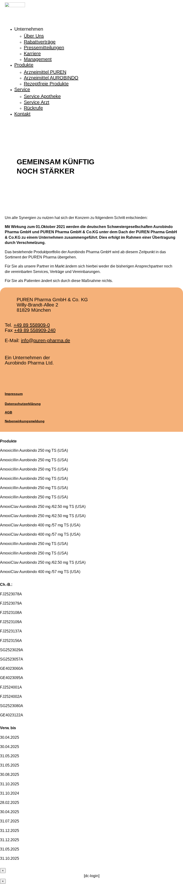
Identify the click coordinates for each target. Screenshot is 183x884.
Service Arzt (36, 102)
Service (22, 89)
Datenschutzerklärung (23, 404)
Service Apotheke (42, 96)
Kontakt (22, 114)
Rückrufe (33, 108)
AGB (8, 412)
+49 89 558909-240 (35, 330)
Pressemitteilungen (44, 47)
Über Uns (34, 36)
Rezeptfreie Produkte (46, 83)
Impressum (14, 394)
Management (38, 59)
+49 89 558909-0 (32, 325)
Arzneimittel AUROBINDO (51, 77)
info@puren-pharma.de (45, 340)
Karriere (32, 53)
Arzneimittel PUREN (45, 72)
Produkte (23, 65)
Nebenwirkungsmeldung (25, 421)
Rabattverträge (40, 41)
